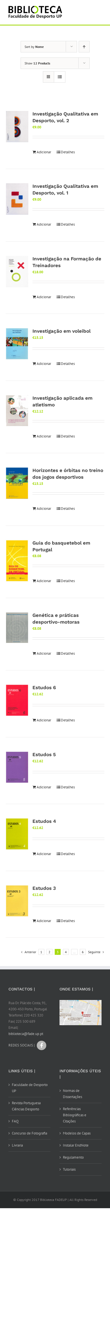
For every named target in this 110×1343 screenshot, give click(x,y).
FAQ (15, 1121)
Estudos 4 (44, 821)
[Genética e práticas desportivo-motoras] (17, 627)
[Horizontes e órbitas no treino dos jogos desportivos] (17, 483)
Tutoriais (69, 1169)
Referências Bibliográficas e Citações (74, 1115)
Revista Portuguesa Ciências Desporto (26, 1106)
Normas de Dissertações (72, 1093)
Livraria (17, 1145)
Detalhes (68, 152)
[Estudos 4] (17, 834)
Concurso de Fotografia (29, 1133)
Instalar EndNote (76, 1145)
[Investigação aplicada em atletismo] (17, 411)
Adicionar (44, 152)
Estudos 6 (44, 687)
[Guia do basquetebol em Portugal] (17, 561)
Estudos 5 (44, 754)
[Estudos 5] (17, 767)
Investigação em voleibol (61, 331)
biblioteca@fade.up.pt (25, 1033)
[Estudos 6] (17, 700)
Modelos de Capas (77, 1133)
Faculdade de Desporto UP (30, 1087)
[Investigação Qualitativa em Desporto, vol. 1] (17, 199)
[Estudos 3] (17, 901)
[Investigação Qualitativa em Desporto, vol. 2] (17, 126)
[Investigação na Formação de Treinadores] (17, 272)
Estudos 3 (44, 888)
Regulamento (73, 1157)
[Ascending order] (84, 46)
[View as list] (59, 76)
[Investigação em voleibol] (17, 344)
